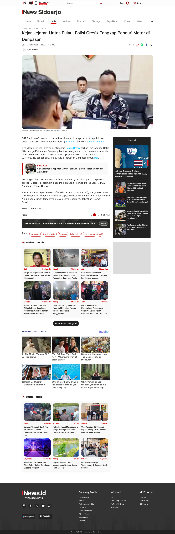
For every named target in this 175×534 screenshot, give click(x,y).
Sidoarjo (41, 21)
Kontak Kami (83, 517)
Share (131, 45)
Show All (106, 215)
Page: (24, 215)
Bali (96, 157)
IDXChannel (144, 504)
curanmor (70, 141)
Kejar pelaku (75, 234)
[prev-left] (91, 215)
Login (122, 3)
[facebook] (146, 45)
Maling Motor (50, 234)
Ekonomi (81, 21)
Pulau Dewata (96, 141)
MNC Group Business (118, 501)
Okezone (143, 497)
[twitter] (151, 45)
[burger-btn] (151, 3)
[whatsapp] (142, 45)
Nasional (67, 21)
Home (28, 21)
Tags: (24, 233)
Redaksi (82, 501)
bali (100, 234)
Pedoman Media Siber (87, 504)
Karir (112, 497)
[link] (137, 45)
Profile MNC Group (117, 504)
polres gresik (35, 234)
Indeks (139, 21)
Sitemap (82, 521)
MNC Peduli (115, 507)
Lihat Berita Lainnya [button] (64, 323)
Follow (103, 223)
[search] (101, 3)
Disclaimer (82, 507)
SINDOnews (144, 501)
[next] (101, 215)
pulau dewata (89, 234)
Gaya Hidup (112, 21)
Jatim (53, 21)
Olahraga (96, 21)
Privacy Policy (84, 514)
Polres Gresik (73, 148)
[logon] (24, 3)
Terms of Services (85, 511)
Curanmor (63, 234)
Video (127, 21)
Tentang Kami (84, 497)
